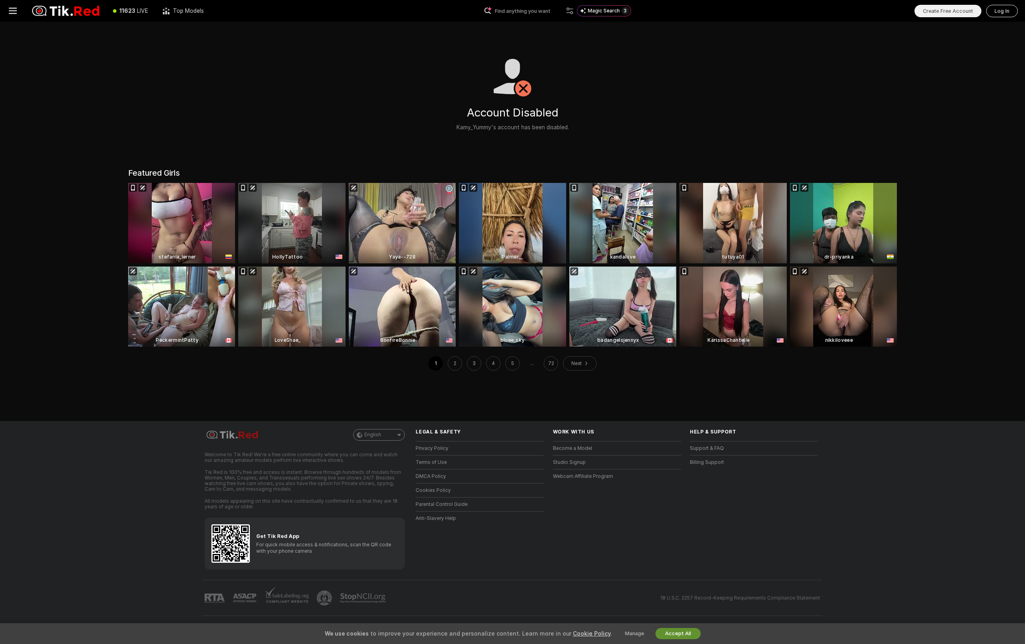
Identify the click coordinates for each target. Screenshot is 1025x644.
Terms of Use (431, 462)
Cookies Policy (433, 490)
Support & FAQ (707, 448)
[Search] (569, 10)
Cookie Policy (592, 633)
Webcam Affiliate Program (583, 476)
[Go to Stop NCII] (363, 598)
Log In (1002, 11)
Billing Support (707, 462)
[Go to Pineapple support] (325, 598)
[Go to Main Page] (66, 11)
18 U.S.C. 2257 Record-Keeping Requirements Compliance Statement (740, 598)
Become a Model (572, 448)
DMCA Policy (431, 476)
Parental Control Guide (442, 504)
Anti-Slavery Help (436, 518)
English (372, 434)
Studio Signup (569, 462)
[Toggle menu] (13, 11)
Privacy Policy (432, 448)
